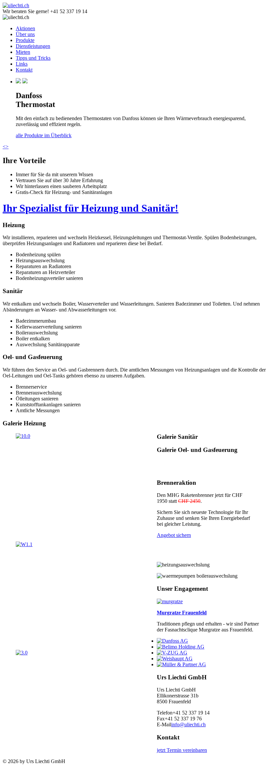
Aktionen (25, 28)
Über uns (25, 34)
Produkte (25, 40)
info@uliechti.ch (188, 724)
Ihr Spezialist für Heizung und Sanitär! (90, 208)
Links (22, 64)
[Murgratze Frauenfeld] (170, 601)
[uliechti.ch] (16, 5)
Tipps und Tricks (33, 58)
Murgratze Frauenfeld (182, 612)
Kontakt (24, 70)
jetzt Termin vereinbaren (182, 750)
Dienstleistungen (33, 46)
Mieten (23, 52)
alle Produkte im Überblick (44, 135)
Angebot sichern (174, 535)
